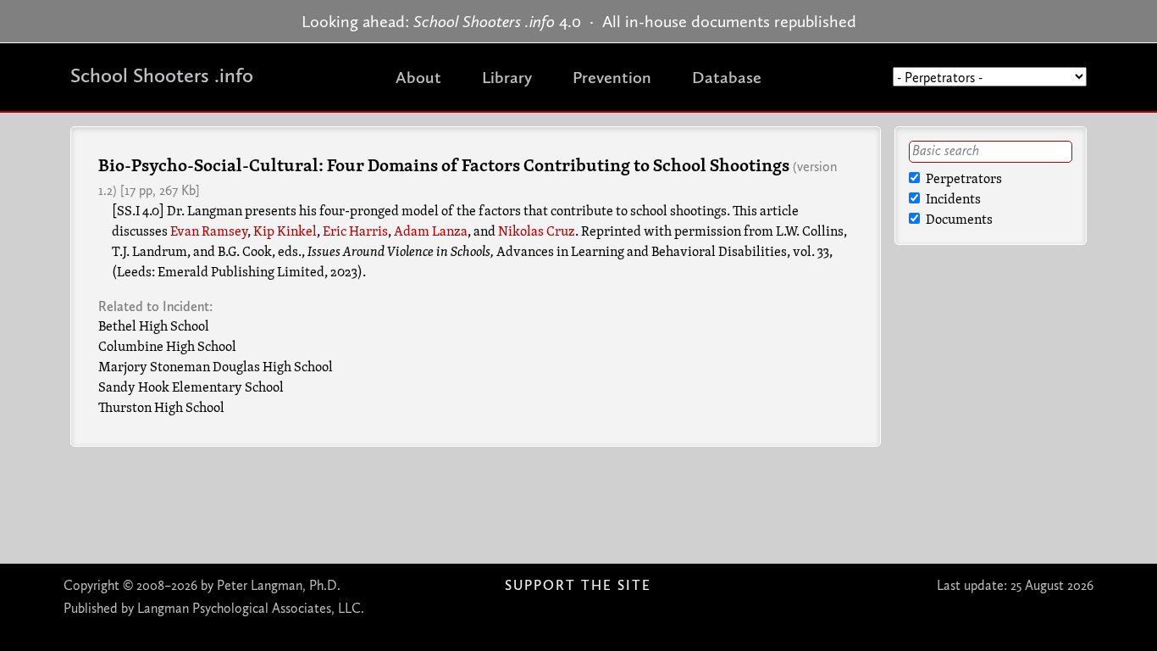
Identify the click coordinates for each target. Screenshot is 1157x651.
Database (726, 77)
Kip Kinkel (285, 232)
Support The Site (578, 585)
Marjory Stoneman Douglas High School (215, 367)
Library (507, 77)
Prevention (612, 77)
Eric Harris (355, 232)
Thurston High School (161, 408)
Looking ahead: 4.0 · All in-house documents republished (579, 21)
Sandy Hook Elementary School (191, 388)
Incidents (952, 200)
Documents (958, 220)
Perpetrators (962, 179)
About (418, 77)
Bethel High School (153, 327)
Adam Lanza (431, 232)
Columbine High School (167, 347)
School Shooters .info (161, 75)
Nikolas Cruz (536, 232)
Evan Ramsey (208, 232)
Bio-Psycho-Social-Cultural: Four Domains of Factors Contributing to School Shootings (443, 167)
